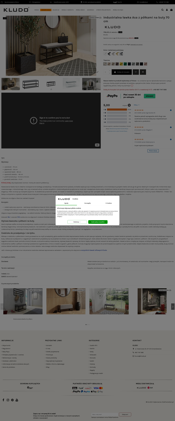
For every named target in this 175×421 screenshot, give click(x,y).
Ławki (92, 361)
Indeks (3, 274)
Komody (93, 367)
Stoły (91, 352)
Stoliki (92, 348)
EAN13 (3, 276)
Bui (9, 217)
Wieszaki (93, 355)
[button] (36, 10)
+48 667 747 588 (160, 90)
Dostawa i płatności (9, 361)
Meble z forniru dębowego (55, 364)
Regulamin (6, 348)
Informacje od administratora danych (15, 364)
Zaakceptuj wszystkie (97, 222)
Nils (19, 217)
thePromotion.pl (168, 402)
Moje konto (6, 345)
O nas (48, 348)
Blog (47, 367)
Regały (92, 370)
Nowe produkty (51, 358)
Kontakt (49, 345)
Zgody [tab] (66, 203)
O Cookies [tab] (109, 203)
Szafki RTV (93, 345)
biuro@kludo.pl (140, 356)
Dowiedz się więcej (137, 44)
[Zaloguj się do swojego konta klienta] (166, 10)
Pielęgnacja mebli (96, 373)
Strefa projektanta (52, 352)
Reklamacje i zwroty (9, 358)
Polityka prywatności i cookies (13, 355)
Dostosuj (76, 222)
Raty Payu (5, 352)
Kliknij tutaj (6, 183)
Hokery (92, 364)
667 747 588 (139, 352)
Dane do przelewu (8, 367)
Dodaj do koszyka (123, 72)
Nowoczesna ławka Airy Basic (22, 319)
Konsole (93, 358)
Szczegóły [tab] (87, 203)
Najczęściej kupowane (54, 361)
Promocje (49, 355)
